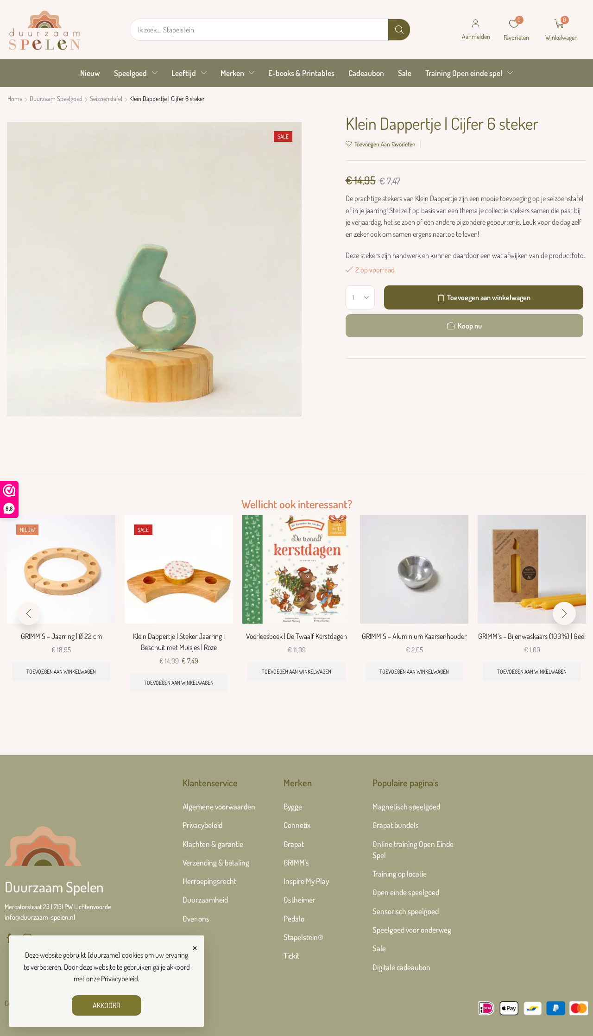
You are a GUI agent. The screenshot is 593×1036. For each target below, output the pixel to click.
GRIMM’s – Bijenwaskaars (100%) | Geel (532, 636)
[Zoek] (399, 29)
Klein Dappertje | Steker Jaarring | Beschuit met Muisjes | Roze (179, 642)
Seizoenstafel (106, 98)
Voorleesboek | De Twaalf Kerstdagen (296, 636)
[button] (475, 29)
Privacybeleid (119, 978)
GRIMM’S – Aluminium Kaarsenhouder (414, 636)
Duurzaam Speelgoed (56, 98)
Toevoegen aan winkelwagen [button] (61, 671)
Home (14, 98)
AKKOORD (106, 1005)
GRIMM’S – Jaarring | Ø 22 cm (61, 636)
